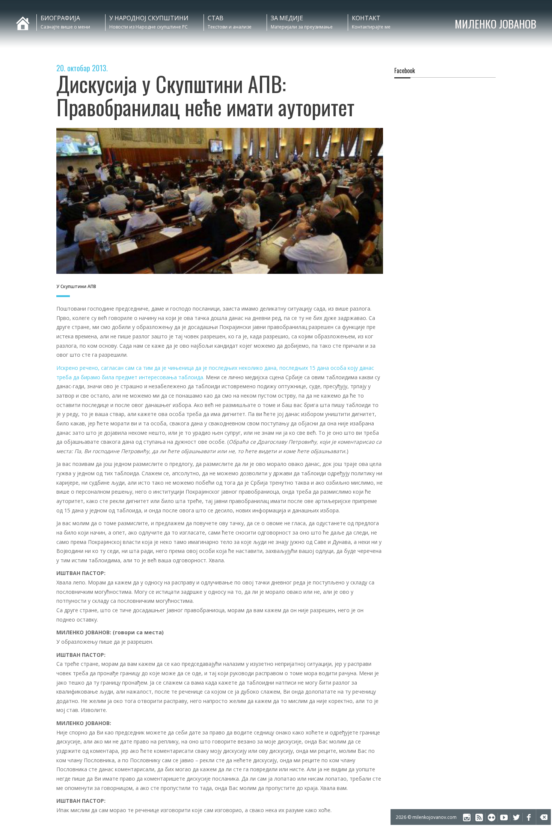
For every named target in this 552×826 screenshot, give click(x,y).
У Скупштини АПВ (76, 286)
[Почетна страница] (17, 18)
